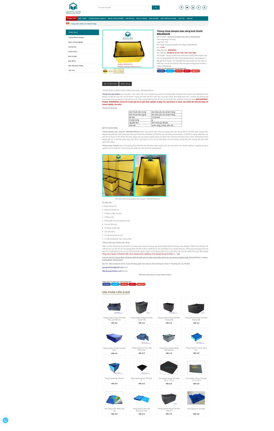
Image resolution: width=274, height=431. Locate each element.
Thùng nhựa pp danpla (111, 94)
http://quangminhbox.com (111, 271)
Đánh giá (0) (125, 84)
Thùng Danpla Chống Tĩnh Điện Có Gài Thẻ (141, 319)
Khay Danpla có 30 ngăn (196, 409)
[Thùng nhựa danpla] (73, 8)
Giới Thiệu (82, 18)
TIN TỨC (181, 18)
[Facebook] (181, 7)
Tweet (170, 71)
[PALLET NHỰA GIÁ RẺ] (204, 7)
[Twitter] (187, 7)
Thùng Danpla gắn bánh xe (114, 378)
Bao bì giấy (154, 18)
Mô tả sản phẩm (110, 84)
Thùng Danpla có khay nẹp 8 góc (196, 349)
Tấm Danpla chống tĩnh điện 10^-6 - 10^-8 (168, 379)
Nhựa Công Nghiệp (116, 18)
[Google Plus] (199, 7)
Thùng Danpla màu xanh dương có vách (141, 410)
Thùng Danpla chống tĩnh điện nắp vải (169, 410)
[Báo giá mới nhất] (6, 421)
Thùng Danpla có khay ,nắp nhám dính (142, 349)
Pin (188, 71)
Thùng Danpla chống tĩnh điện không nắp (196, 319)
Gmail (196, 71)
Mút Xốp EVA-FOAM (168, 18)
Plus (179, 71)
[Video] (193, 7)
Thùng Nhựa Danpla (97, 18)
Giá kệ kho (130, 18)
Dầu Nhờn (72, 61)
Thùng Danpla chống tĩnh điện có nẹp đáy (169, 319)
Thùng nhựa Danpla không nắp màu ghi (169, 349)
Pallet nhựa (141, 18)
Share (161, 71)
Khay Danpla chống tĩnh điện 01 (141, 379)
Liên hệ (189, 18)
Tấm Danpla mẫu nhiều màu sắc (114, 410)
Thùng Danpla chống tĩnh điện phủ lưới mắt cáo (114, 319)
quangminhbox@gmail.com (112, 267)
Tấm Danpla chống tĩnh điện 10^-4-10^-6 (196, 379)
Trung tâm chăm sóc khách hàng (83, 24)
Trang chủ (71, 18)
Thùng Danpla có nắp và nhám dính (114, 349)
